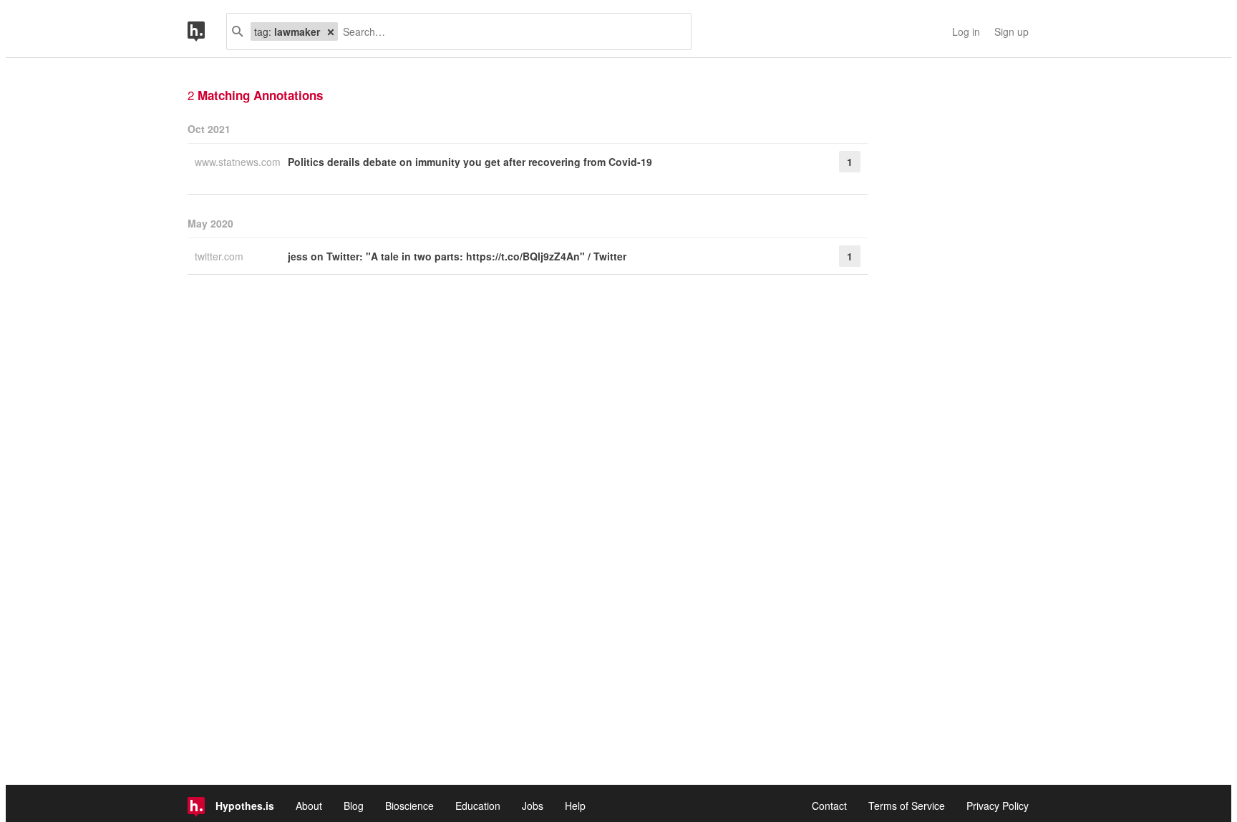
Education (477, 805)
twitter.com (220, 256)
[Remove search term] (331, 31)
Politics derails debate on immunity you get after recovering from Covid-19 (470, 162)
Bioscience (409, 805)
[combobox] (509, 31)
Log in (966, 31)
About (309, 805)
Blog (354, 805)
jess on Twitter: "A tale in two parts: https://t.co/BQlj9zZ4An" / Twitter (457, 256)
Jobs (532, 805)
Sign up (1011, 31)
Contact (829, 805)
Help (575, 805)
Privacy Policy (997, 805)
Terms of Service (906, 805)
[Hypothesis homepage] (207, 31)
